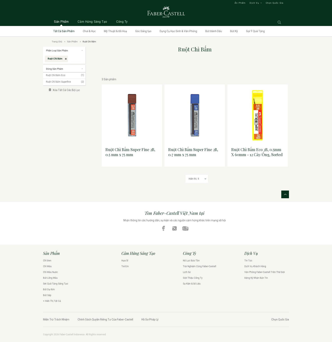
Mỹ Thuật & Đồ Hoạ (115, 31)
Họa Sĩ (124, 260)
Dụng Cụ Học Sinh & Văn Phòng (178, 31)
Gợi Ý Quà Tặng (255, 31)
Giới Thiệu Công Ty (193, 278)
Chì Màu (47, 266)
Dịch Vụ (254, 3)
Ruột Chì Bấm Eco (65, 75)
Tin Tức (248, 260)
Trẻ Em (125, 266)
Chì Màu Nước (50, 272)
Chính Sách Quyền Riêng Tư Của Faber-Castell (105, 319)
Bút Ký (234, 31)
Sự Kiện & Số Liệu (192, 284)
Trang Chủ (57, 41)
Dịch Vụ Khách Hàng (255, 266)
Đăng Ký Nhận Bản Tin (256, 278)
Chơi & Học (89, 31)
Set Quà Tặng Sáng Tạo (55, 284)
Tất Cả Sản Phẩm (64, 31)
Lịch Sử (187, 272)
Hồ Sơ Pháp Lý (150, 319)
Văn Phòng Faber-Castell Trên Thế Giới (264, 272)
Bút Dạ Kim (49, 289)
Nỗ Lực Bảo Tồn (191, 260)
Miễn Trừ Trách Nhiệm (56, 319)
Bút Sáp (47, 295)
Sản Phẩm (72, 41)
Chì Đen (47, 260)
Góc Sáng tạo (143, 31)
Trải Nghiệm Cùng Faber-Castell (199, 266)
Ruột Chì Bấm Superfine (65, 81)
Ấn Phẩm (240, 3)
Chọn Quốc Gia (274, 3)
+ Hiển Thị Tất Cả (52, 301)
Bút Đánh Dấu (213, 31)
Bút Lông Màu (50, 278)
